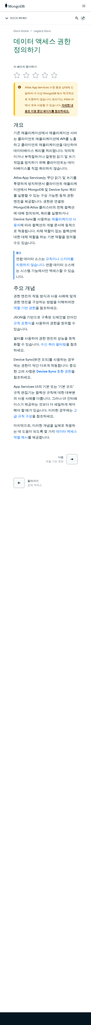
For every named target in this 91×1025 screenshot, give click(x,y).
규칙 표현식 (22, 323)
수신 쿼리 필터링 (53, 344)
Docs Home (21, 31)
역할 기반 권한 (25, 308)
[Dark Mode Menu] (83, 18)
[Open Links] (84, 6)
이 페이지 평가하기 (25, 66)
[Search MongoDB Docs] (77, 18)
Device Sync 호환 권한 (53, 371)
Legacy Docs (42, 31)
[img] (17, 75)
